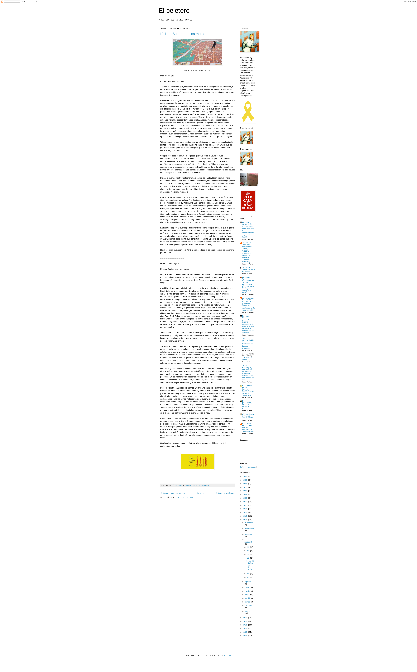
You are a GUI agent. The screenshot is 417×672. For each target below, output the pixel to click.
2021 (245, 495)
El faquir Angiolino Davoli (246, 290)
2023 (245, 487)
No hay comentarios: (201, 485)
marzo (248, 602)
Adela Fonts (247, 418)
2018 (245, 505)
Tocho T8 (246, 243)
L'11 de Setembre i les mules (182, 34)
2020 (245, 498)
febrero (248, 606)
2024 (245, 484)
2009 (245, 632)
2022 (245, 491)
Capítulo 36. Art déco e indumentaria (248, 429)
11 (248, 558)
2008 (245, 636)
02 (248, 577)
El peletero (174, 10)
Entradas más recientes (173, 493)
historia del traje (247, 424)
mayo (247, 595)
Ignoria (246, 268)
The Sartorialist (248, 340)
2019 (245, 502)
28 (248, 547)
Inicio (200, 493)
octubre (248, 534)
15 (248, 555)
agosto (248, 582)
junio (248, 591)
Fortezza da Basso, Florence (247, 346)
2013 (245, 618)
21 (248, 551)
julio (248, 588)
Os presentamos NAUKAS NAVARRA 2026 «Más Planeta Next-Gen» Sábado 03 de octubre (248, 325)
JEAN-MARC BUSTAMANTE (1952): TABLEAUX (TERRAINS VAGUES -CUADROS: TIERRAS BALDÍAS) (247, 253)
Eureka (245, 222)
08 (248, 574)
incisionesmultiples (248, 299)
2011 (245, 625)
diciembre (249, 523)
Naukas (245, 316)
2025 (245, 480)
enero (247, 611)
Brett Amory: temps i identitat (248, 393)
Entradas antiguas (225, 493)
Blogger (227, 655)
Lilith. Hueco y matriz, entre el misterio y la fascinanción (248, 306)
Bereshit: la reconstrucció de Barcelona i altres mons (248, 282)
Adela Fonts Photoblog (248, 355)
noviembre (249, 529)
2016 (245, 513)
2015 (245, 516)
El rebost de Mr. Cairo (247, 387)
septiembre (249, 542)
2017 (245, 509)
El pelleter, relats (247, 403)
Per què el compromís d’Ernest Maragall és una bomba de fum (248, 374)
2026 (245, 477)
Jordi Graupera (246, 366)
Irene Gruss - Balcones (248, 271)
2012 (245, 621)
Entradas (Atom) (185, 497)
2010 (245, 629)
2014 (245, 520)
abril (248, 598)
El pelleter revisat (248, 415)
